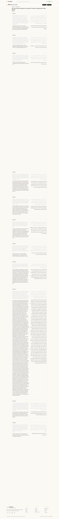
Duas (26, 510)
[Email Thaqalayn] (11, 513)
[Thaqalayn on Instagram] (7, 513)
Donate (36, 510)
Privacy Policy (50, 516)
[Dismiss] (52, 4)
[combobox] (29, 1)
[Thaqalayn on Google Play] (12, 513)
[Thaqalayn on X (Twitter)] (9, 513)
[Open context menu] (46, 13)
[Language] (47, 1)
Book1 (13, 6)
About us (36, 509)
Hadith (26, 509)
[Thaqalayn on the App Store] (14, 513)
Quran (26, 508)
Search (36, 508)
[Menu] (52, 1)
